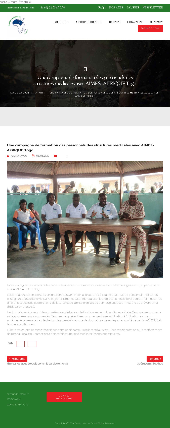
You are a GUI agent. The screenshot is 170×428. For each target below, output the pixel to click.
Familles (73, 156)
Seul (32, 344)
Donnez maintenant (64, 397)
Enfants (40, 93)
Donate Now (150, 28)
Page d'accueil (20, 93)
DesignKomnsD (84, 423)
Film (20, 344)
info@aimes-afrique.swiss (21, 8)
